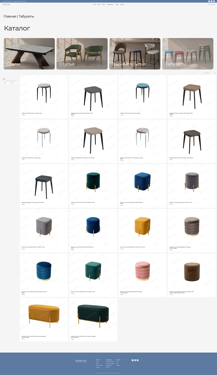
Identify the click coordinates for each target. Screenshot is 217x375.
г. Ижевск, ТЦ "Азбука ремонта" (19, 1)
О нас (117, 361)
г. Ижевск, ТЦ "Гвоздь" (7, 1)
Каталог (103, 4)
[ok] (211, 1)
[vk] (209, 1)
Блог (117, 363)
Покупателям (110, 4)
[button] (209, 4)
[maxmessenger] (214, 1)
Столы (94, 4)
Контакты (122, 4)
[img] (29, 53)
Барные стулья (128, 64)
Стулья (98, 4)
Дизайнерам (109, 365)
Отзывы (116, 4)
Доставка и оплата (110, 361)
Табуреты (175, 64)
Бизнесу (108, 367)
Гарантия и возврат (110, 363)
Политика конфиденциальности (114, 373)
